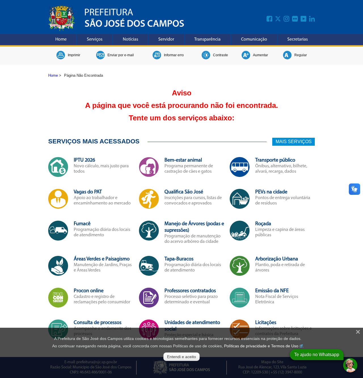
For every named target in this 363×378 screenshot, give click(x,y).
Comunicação (254, 39)
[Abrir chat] (350, 365)
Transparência (207, 39)
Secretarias (297, 39)
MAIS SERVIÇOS (294, 141)
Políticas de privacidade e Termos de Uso (261, 346)
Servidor (166, 39)
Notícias (130, 39)
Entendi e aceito (181, 356)
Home (61, 39)
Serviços (94, 39)
